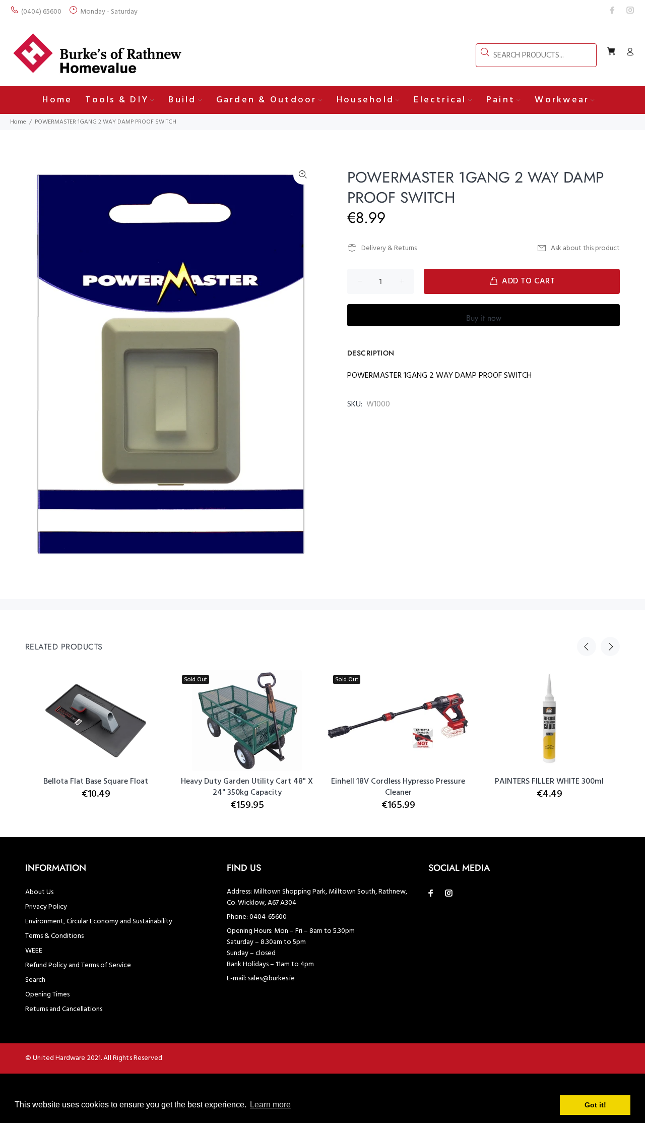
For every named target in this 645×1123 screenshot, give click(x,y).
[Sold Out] (398, 721)
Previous (586, 646)
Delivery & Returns (389, 248)
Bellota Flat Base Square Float (95, 781)
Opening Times (47, 994)
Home (18, 122)
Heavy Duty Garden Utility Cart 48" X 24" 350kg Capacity (247, 787)
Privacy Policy (46, 907)
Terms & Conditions (54, 936)
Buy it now (483, 318)
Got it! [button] (595, 1105)
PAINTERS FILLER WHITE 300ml (549, 781)
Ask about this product (585, 248)
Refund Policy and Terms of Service (78, 965)
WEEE (33, 951)
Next (610, 646)
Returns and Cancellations (63, 1009)
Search (35, 980)
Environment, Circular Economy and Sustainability (98, 921)
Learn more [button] (270, 1104)
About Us (39, 892)
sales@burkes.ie (271, 978)
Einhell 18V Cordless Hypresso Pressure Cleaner (398, 787)
